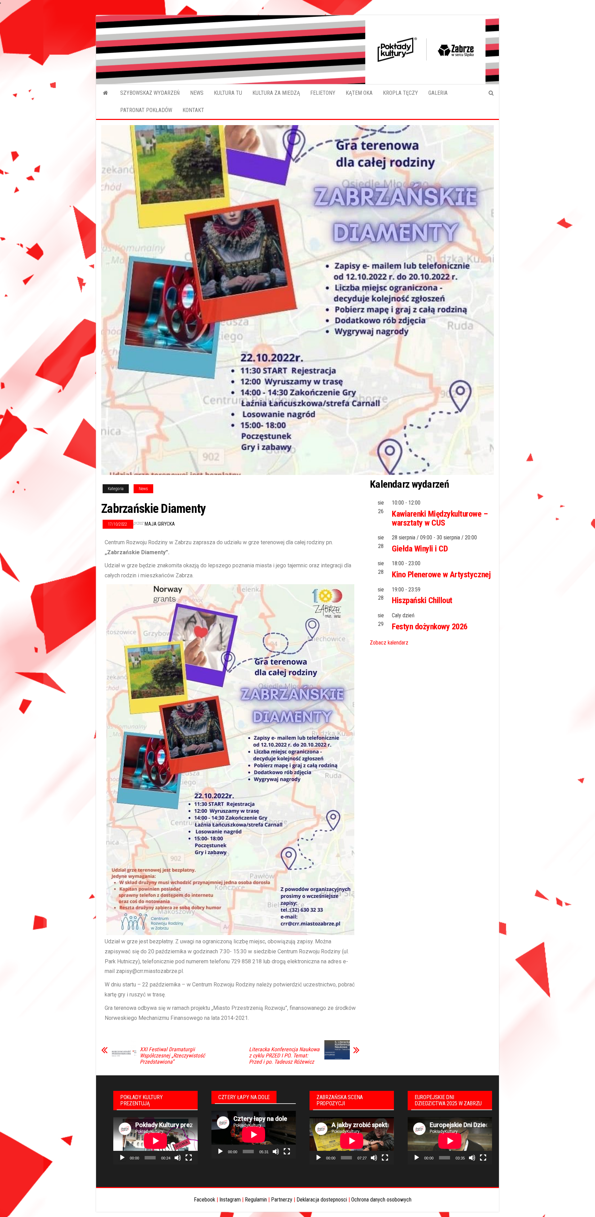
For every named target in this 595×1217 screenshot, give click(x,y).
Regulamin (256, 1199)
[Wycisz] (177, 1157)
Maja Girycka (160, 524)
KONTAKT (193, 110)
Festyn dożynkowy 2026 (430, 626)
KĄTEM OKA (359, 93)
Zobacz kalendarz (389, 642)
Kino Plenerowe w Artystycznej (441, 574)
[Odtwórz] (122, 1157)
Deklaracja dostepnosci (321, 1199)
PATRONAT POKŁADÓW (146, 110)
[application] (155, 1141)
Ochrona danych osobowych (381, 1199)
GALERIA (438, 93)
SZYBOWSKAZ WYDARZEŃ (150, 93)
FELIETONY (322, 93)
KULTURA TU (228, 93)
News (143, 488)
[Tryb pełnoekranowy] (188, 1157)
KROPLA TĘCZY (400, 93)
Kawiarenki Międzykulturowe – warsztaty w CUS (440, 518)
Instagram (230, 1199)
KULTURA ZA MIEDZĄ (276, 93)
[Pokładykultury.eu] (105, 93)
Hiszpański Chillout (422, 600)
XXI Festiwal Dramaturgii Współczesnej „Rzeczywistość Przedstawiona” (172, 1055)
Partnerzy (281, 1199)
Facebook (204, 1199)
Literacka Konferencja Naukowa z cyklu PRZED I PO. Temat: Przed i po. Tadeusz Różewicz (284, 1055)
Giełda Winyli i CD (420, 549)
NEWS (196, 93)
